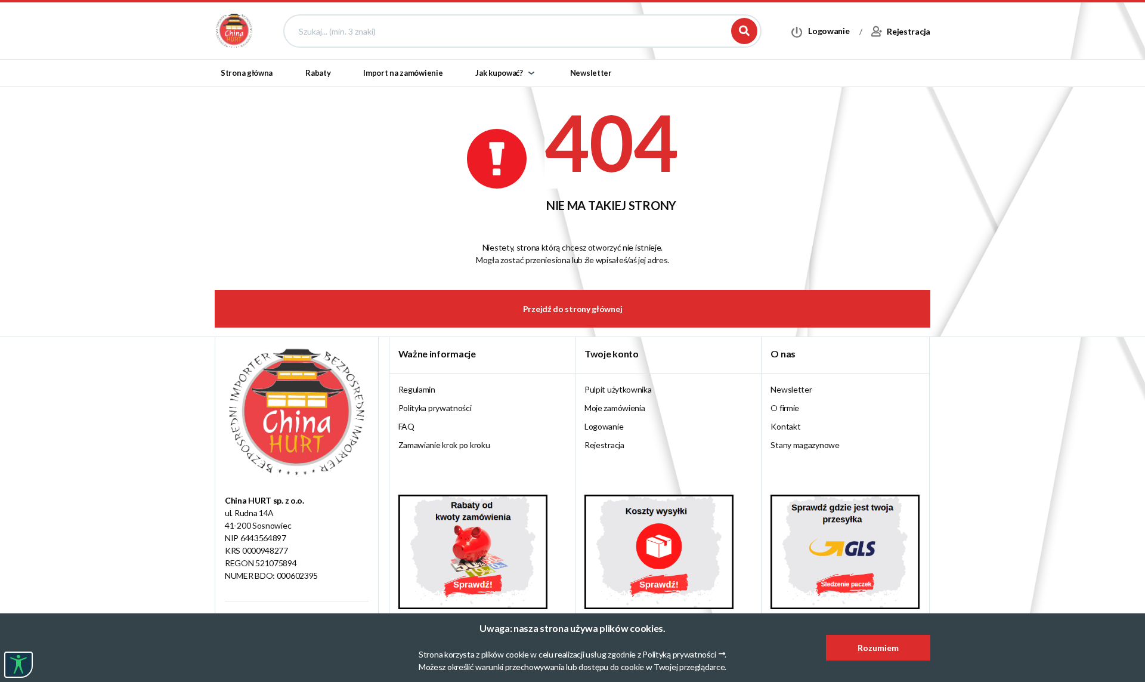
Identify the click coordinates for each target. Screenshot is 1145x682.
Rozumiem (878, 648)
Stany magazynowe (804, 445)
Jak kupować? (498, 73)
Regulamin (416, 389)
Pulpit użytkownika (618, 389)
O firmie (784, 408)
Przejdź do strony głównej (573, 309)
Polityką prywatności (679, 654)
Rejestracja (604, 445)
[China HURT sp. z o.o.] (234, 30)
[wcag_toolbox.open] (18, 665)
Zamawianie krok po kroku (444, 445)
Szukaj (744, 31)
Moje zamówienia (614, 408)
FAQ (406, 426)
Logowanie (603, 426)
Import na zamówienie (402, 73)
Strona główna (247, 73)
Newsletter (591, 73)
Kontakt (785, 426)
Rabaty (317, 73)
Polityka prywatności (435, 408)
